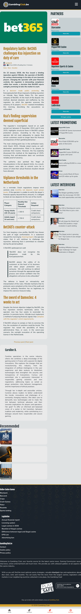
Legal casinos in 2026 (10, 526)
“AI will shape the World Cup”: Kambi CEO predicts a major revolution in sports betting (69, 223)
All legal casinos (66, 117)
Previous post (19, 342)
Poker (2, 505)
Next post (29, 342)
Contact (3, 547)
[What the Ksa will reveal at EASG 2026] (23, 436)
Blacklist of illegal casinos (12, 529)
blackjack (56, 572)
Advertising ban (8, 537)
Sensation (14, 68)
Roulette (3, 508)
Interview (61, 190)
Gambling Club (54, 600)
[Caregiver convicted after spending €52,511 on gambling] (23, 454)
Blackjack (4, 493)
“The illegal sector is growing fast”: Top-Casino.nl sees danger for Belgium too (70, 236)
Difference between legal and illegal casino (19, 532)
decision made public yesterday (24, 91)
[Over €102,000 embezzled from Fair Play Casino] (23, 471)
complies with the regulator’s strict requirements (23, 317)
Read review (55, 31)
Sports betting (5, 510)
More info (66, 34)
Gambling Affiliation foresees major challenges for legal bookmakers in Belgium (68, 249)
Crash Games (5, 502)
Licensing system (8, 523)
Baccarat (3, 496)
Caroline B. (8, 63)
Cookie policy (5, 550)
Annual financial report (11, 520)
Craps (2, 499)
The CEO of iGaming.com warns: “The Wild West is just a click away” (69, 210)
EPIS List (5, 535)
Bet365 (25, 104)
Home (5, 68)
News (9, 68)
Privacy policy (5, 553)
